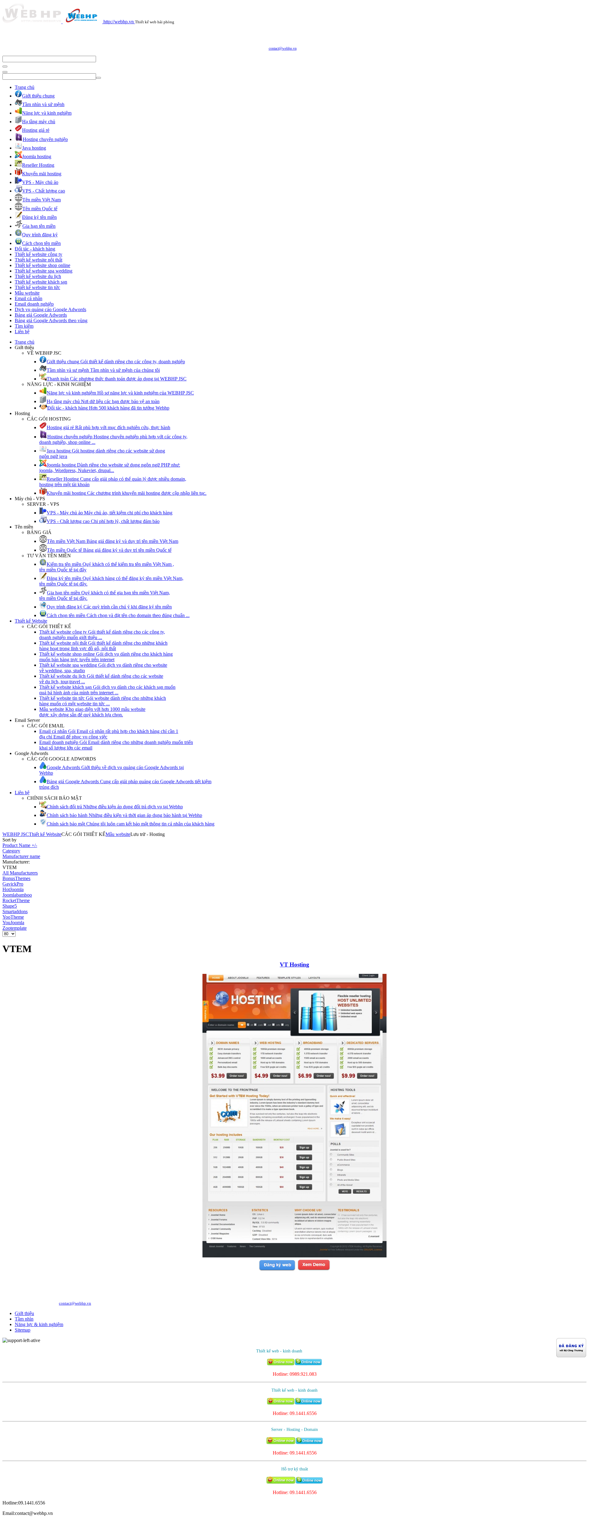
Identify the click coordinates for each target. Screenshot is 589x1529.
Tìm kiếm (24, 326)
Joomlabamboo (17, 895)
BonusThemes (16, 878)
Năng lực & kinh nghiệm (39, 1324)
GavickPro (12, 884)
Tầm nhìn (24, 1318)
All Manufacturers (20, 872)
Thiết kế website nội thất (38, 259)
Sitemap (22, 1330)
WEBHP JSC (15, 834)
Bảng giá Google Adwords (41, 315)
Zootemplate (14, 928)
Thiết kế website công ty (38, 254)
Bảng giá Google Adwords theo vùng (51, 320)
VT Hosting (294, 964)
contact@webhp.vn (283, 48)
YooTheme (13, 917)
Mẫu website (27, 293)
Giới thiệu (24, 1313)
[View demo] (314, 1269)
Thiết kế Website (31, 620)
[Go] (4, 66)
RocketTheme (16, 900)
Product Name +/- (19, 845)
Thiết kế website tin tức (37, 287)
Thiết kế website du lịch (38, 276)
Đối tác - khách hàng (35, 248)
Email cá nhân (28, 298)
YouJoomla (13, 922)
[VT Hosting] (294, 1255)
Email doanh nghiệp (34, 304)
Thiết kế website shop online (42, 265)
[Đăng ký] (277, 1269)
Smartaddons (15, 911)
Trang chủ (24, 87)
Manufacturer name (21, 856)
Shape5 (9, 906)
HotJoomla (13, 889)
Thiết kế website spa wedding (43, 270)
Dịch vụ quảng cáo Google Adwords (50, 309)
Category (11, 850)
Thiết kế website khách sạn (41, 281)
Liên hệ (22, 331)
